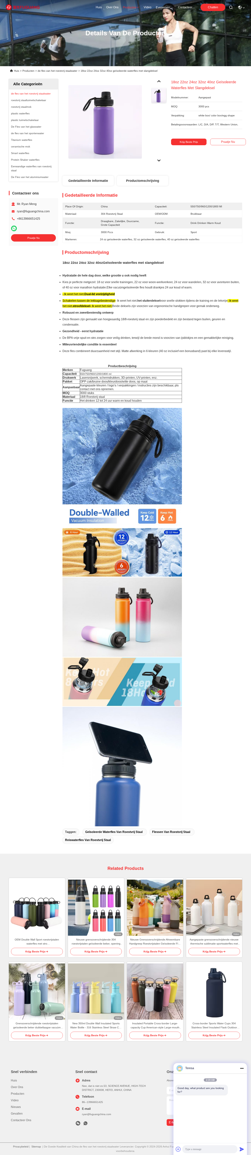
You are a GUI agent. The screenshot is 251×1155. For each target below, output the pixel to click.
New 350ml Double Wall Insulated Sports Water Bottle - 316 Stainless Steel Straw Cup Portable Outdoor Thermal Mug (96, 1025)
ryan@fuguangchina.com (33, 211)
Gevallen (17, 1113)
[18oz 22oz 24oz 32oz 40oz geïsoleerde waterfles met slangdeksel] (105, 121)
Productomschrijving (142, 181)
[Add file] (178, 1149)
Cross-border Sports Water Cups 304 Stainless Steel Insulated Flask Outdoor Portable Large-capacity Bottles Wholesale (214, 1025)
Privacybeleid (20, 1146)
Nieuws (16, 1106)
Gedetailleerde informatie (88, 181)
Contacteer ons (21, 1120)
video (147, 7)
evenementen (164, 7)
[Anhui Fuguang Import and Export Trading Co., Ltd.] (23, 7)
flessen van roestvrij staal (171, 831)
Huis (99, 7)
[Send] (242, 1149)
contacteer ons (187, 7)
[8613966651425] (85, 1124)
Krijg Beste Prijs (189, 142)
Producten (28, 70)
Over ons (17, 1087)
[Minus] (242, 1068)
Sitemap (36, 1146)
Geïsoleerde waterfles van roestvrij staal (114, 831)
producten (129, 7)
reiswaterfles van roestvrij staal (88, 840)
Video (15, 1100)
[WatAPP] (14, 228)
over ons (112, 7)
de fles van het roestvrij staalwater (57, 70)
